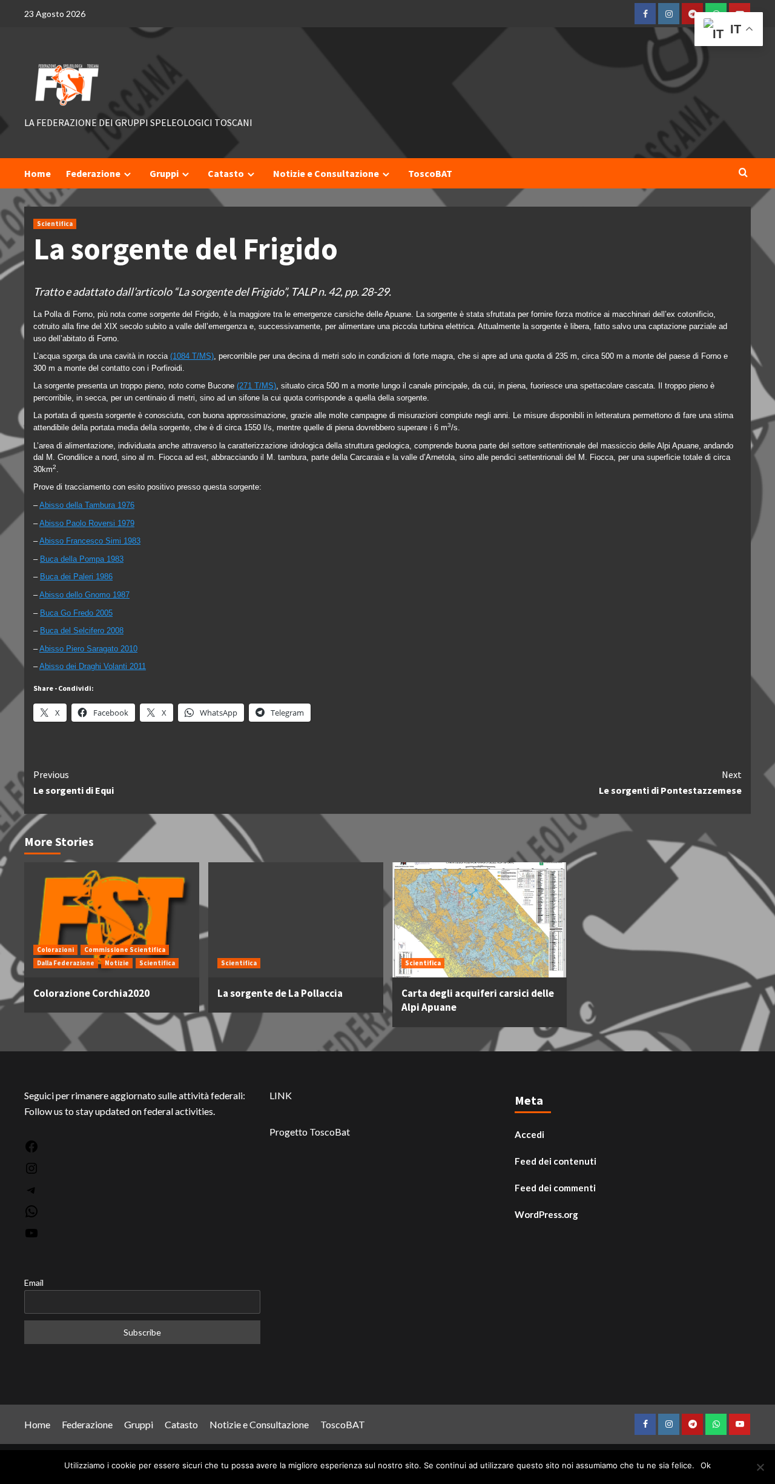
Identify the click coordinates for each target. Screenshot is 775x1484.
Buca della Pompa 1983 (82, 559)
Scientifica (55, 223)
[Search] (743, 173)
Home (37, 173)
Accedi (529, 1134)
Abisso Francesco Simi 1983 (89, 540)
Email (34, 1282)
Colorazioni (55, 949)
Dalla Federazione (65, 963)
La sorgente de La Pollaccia (280, 993)
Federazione (93, 173)
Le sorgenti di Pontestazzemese (670, 782)
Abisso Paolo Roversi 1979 (86, 523)
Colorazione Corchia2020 (91, 993)
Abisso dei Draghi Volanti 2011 (92, 666)
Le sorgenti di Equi (73, 782)
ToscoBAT (430, 173)
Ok (706, 1465)
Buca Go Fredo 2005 (76, 612)
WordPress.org (546, 1214)
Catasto (226, 173)
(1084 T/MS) (192, 356)
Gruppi (164, 173)
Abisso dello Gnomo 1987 (84, 594)
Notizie (117, 963)
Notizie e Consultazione (326, 173)
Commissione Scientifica (124, 949)
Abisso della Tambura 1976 (86, 505)
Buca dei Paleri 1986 (76, 576)
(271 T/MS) (256, 385)
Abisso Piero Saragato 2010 (88, 648)
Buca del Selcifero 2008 (82, 630)
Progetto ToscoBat (309, 1131)
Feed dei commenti (555, 1187)
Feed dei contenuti (555, 1161)
